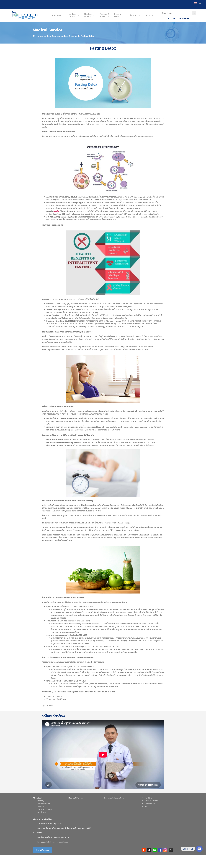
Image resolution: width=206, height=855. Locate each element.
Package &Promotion (104, 15)
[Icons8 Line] (154, 850)
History (40, 800)
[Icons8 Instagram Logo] (165, 850)
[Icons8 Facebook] (160, 850)
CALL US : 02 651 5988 (178, 18)
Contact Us (150, 803)
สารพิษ (56, 211)
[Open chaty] (199, 849)
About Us (56, 15)
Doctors (149, 15)
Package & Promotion (114, 797)
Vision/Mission (43, 803)
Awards (40, 806)
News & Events (151, 800)
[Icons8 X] (170, 850)
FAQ (146, 806)
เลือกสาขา (133, 15)
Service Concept (44, 809)
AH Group (41, 812)
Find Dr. (148, 797)
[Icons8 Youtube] (144, 850)
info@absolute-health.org (56, 841)
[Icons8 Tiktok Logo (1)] (149, 850)
